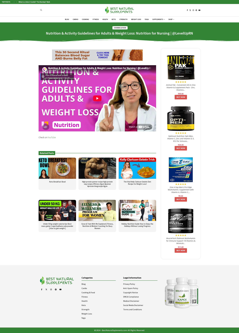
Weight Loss (136, 19)
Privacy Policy (129, 284)
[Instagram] (193, 10)
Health (105, 19)
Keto (114, 19)
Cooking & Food (88, 292)
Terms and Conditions (132, 309)
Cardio (75, 19)
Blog (67, 19)
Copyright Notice (130, 292)
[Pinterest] (196, 10)
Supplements (157, 19)
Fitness (96, 19)
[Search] (41, 10)
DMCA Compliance (131, 296)
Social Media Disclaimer (133, 305)
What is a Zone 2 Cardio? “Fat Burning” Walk (34, 2)
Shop (170, 19)
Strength (123, 19)
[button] (14, 2)
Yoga (147, 19)
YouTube (52, 137)
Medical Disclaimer (131, 301)
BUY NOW (181, 97)
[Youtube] (199, 10)
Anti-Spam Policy (130, 288)
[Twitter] (190, 10)
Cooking (85, 19)
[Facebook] (187, 10)
